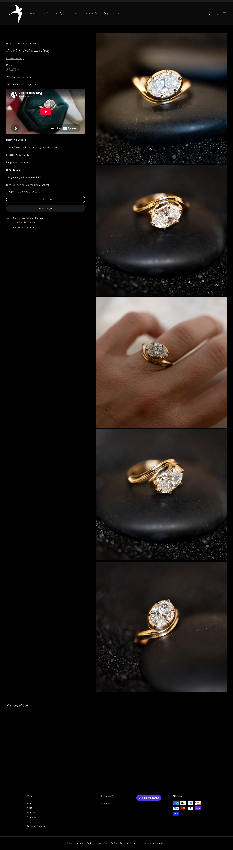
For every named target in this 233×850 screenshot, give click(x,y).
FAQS (30, 821)
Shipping (11, 191)
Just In (45, 13)
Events (117, 13)
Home (33, 13)
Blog (106, 13)
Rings (33, 43)
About (30, 808)
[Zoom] (161, 98)
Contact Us (91, 13)
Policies (31, 812)
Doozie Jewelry (15, 58)
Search (30, 803)
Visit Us (76, 13)
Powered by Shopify (152, 843)
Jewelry (59, 13)
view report (25, 162)
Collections (21, 43)
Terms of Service (36, 826)
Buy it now (45, 208)
